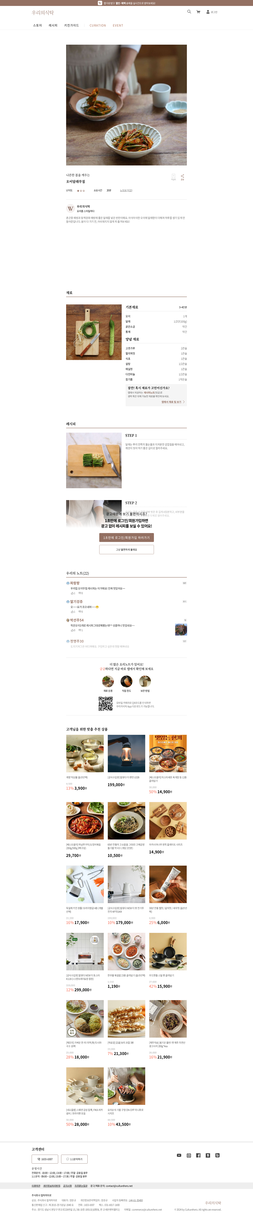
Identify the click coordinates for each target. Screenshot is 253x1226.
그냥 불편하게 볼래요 (126, 549)
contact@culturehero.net (119, 1185)
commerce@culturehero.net (147, 1209)
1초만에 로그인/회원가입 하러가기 (126, 537)
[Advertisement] (126, 257)
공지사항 (67, 1185)
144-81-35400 (136, 1200)
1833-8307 (47, 1159)
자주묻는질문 (81, 1185)
